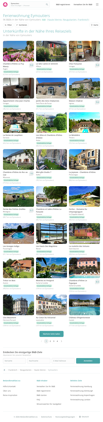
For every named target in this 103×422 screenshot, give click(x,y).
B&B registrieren (44, 391)
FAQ (38, 399)
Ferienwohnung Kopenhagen (82, 395)
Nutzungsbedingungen (65, 417)
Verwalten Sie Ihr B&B (46, 386)
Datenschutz (46, 417)
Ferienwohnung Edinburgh (81, 391)
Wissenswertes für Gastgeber (49, 404)
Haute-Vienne (55, 19)
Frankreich (83, 19)
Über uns (7, 391)
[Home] (4, 370)
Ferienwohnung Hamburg (81, 386)
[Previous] (6, 51)
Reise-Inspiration (10, 395)
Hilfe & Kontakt (9, 386)
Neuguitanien (70, 19)
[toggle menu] (97, 4)
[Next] (30, 51)
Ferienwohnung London (80, 399)
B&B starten (42, 395)
